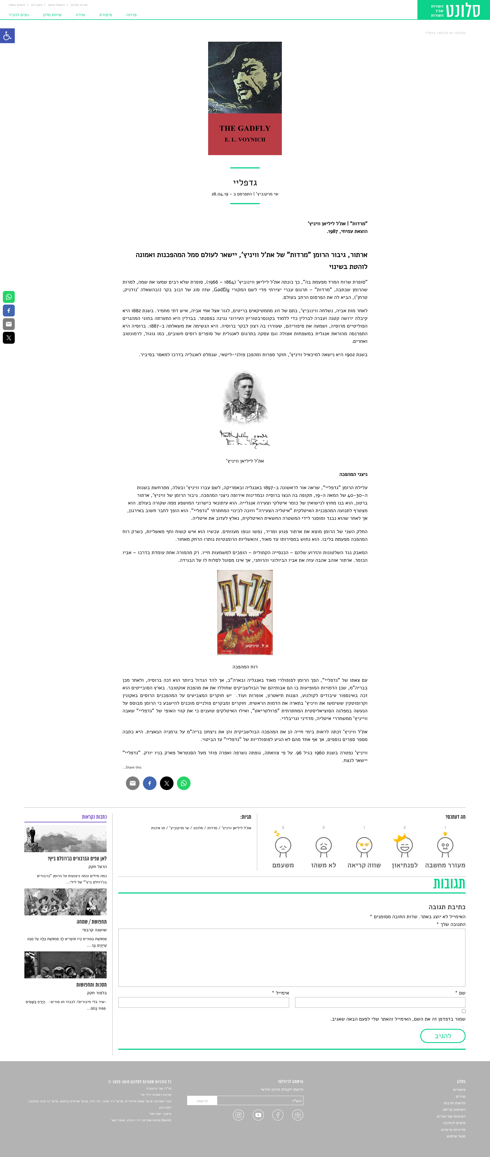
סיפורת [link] (105, 15)
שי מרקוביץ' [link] (179, 828)
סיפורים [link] (459, 1089)
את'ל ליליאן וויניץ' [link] (236, 828)
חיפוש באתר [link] (17, 5)
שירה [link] (80, 15)
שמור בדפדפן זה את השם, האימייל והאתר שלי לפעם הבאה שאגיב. (397, 1019)
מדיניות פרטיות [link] (453, 1129)
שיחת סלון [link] (52, 15)
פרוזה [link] (131, 15)
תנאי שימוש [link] (456, 1136)
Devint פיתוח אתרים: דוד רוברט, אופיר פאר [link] (141, 1120)
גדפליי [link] (430, 32)
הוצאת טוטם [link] (56, 5)
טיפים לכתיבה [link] (454, 1123)
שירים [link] (461, 1096)
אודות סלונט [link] (79, 5)
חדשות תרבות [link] (455, 1103)
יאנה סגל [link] (155, 1114)
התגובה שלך (450, 924)
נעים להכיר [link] (19, 15)
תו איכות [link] (445, 32)
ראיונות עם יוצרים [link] (451, 1116)
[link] (7, 35)
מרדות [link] (212, 828)
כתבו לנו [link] (37, 5)
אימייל (280, 993)
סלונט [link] (460, 32)
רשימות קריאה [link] (454, 1109)
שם (460, 993)
